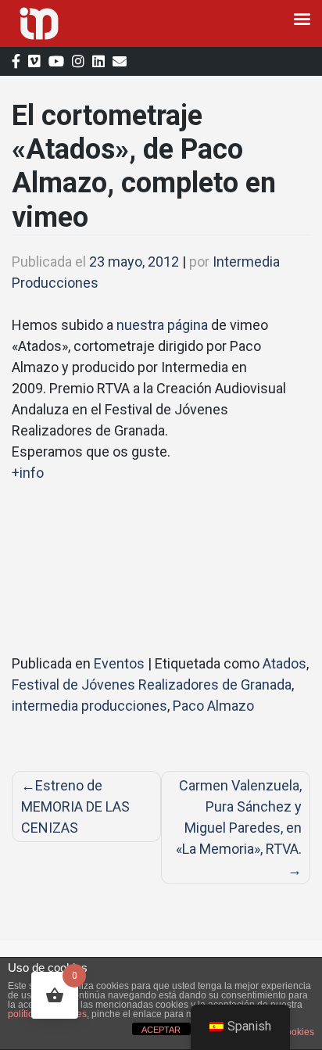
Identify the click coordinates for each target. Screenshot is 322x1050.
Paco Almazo (213, 705)
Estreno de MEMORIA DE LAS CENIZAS (75, 806)
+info (28, 472)
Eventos (119, 663)
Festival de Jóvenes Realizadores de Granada (152, 684)
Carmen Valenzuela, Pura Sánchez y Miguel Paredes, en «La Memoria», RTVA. (239, 817)
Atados (284, 663)
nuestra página (162, 325)
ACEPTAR (161, 1029)
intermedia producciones (89, 705)
